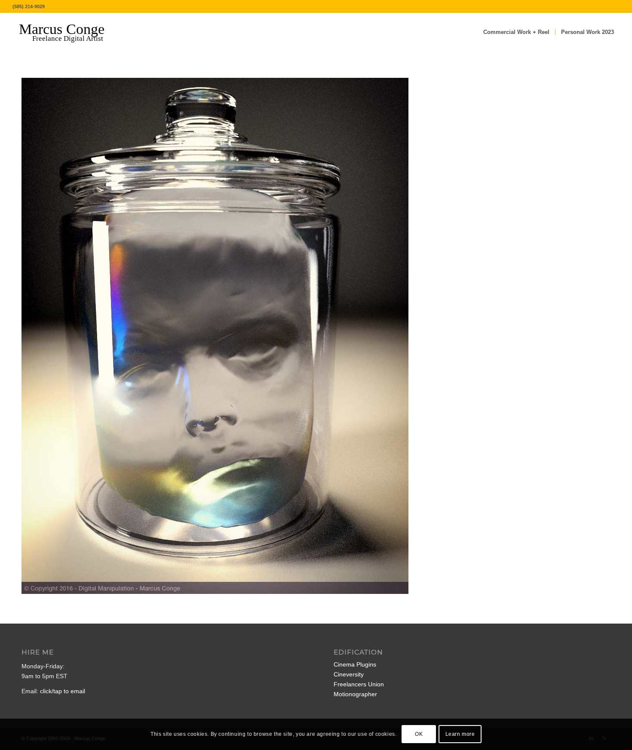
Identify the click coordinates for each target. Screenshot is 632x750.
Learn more (460, 734)
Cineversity (349, 674)
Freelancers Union (359, 684)
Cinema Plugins (355, 664)
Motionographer (355, 694)
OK (419, 734)
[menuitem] (516, 32)
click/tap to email (62, 691)
